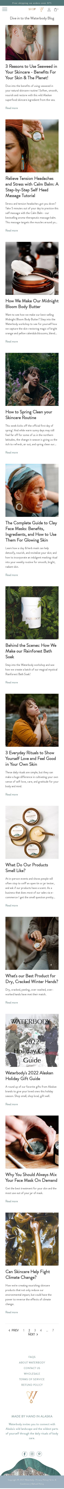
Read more (11, 108)
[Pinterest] (39, 1454)
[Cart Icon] (55, 9)
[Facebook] (24, 1454)
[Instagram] (32, 1454)
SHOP (32, 9)
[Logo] (41, 9)
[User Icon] (49, 9)
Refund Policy (38, 1483)
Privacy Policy (42, 1479)
